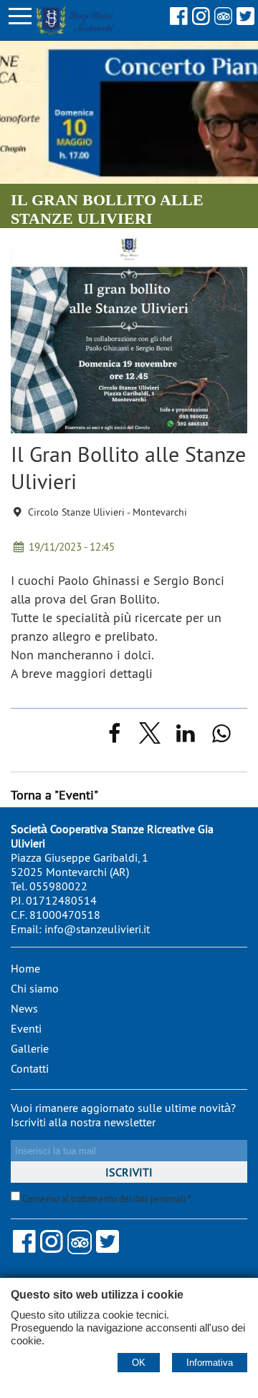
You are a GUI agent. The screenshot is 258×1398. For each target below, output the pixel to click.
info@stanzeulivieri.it (97, 929)
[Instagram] (201, 20)
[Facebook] (179, 20)
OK (138, 1362)
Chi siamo (35, 988)
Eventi (26, 1028)
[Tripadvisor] (223, 20)
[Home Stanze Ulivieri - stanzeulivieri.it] (56, 19)
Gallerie (30, 1048)
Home (25, 968)
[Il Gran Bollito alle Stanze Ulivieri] (129, 428)
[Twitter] (245, 20)
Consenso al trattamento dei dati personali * (105, 1198)
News (24, 1008)
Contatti (30, 1068)
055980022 (58, 886)
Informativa (209, 1362)
